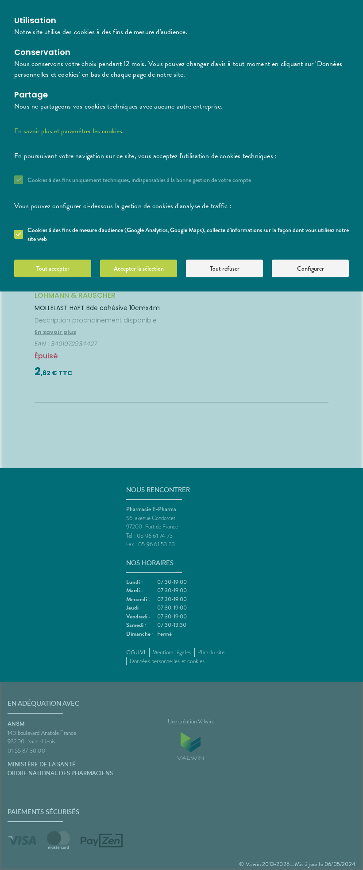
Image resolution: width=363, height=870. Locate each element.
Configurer (310, 268)
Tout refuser (224, 268)
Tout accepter (53, 268)
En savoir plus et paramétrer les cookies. (69, 131)
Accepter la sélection (139, 268)
